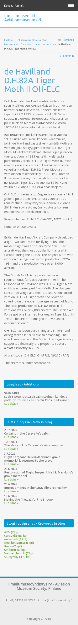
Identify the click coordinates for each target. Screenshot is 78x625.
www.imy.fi (64, 600)
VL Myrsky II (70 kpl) (17, 557)
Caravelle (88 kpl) (16, 535)
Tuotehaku (67, 40)
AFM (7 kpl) (12, 532)
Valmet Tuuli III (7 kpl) (19, 553)
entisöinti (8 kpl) (15, 539)
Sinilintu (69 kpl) (15, 550)
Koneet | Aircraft (14, 5)
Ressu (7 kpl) (13, 546)
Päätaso (8, 39)
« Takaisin (67, 56)
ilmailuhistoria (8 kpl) (19, 542)
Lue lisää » (11, 403)
